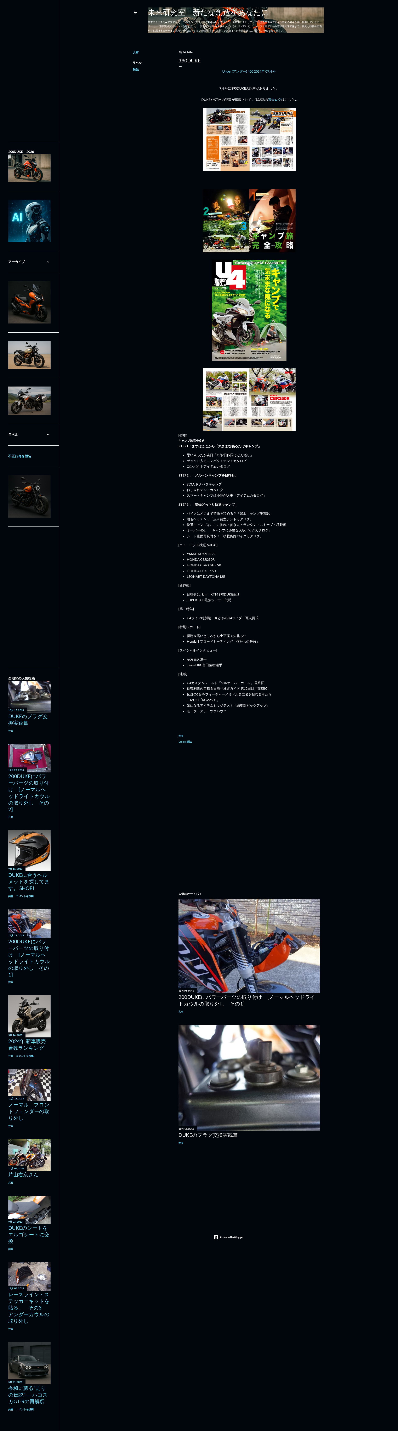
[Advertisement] (249, 784)
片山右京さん (23, 1174)
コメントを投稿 (25, 896)
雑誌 (136, 69)
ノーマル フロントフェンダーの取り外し (28, 1111)
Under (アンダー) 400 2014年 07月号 (249, 71)
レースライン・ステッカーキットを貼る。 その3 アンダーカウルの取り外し (29, 1307)
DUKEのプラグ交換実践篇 (208, 1135)
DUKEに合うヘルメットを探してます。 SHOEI (29, 881)
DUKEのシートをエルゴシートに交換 (28, 1234)
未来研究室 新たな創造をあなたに (208, 12)
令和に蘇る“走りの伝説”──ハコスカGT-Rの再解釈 (28, 1394)
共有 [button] (136, 52)
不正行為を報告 (20, 456)
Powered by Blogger (232, 1237)
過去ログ (274, 99)
